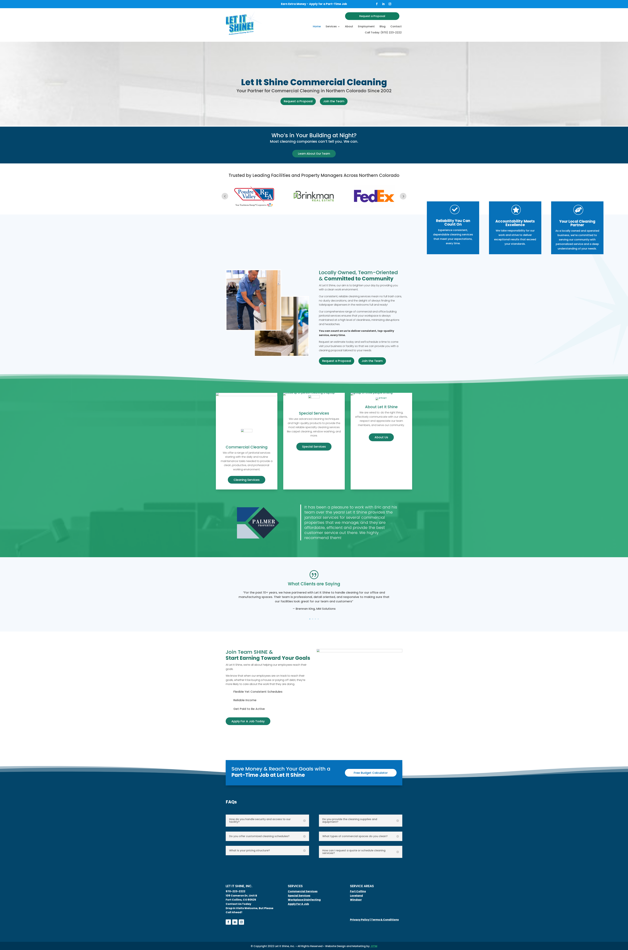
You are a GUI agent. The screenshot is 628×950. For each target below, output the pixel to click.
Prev (225, 196)
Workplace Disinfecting (304, 900)
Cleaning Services (247, 480)
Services (331, 26)
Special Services (314, 413)
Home (317, 26)
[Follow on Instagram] (389, 4)
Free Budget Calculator (371, 773)
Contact (396, 26)
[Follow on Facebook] (376, 4)
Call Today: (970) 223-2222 (383, 32)
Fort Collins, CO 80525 (241, 900)
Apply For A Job (298, 904)
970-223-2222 (235, 891)
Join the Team (333, 101)
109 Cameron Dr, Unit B (241, 895)
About (349, 26)
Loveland (356, 895)
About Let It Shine (381, 406)
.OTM (373, 946)
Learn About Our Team (314, 154)
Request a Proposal (372, 16)
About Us (381, 437)
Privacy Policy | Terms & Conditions (374, 920)
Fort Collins (358, 891)
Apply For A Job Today (248, 721)
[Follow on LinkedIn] (383, 4)
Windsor (356, 900)
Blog (382, 26)
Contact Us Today (238, 904)
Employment (366, 26)
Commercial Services (302, 891)
